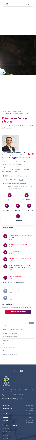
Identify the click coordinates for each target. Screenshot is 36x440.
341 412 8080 (29, 408)
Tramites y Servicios (8, 432)
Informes (29, 210)
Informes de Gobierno (10, 354)
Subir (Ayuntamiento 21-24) (13, 329)
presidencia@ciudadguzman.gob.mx (16, 183)
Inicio (4, 111)
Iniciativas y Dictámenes (18, 312)
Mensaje (6, 210)
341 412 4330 (29, 420)
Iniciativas (18, 221)
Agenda (10, 200)
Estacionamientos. (14, 251)
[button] (15, 371)
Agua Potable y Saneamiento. (17, 290)
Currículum (7, 157)
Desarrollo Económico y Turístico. (19, 244)
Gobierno (10, 111)
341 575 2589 (29, 417)
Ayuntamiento (17, 111)
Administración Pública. (15, 277)
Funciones (26, 200)
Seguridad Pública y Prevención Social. (20, 258)
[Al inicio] (7, 4)
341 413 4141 (29, 414)
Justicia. (11, 297)
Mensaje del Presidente (10, 333)
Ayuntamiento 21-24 (10, 113)
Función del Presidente (10, 337)
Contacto (5, 435)
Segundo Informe (8, 347)
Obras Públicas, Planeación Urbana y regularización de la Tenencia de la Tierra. (20, 267)
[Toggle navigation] (28, 4)
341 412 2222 (29, 402)
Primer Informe (8, 344)
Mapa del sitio (6, 428)
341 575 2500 (12, 179)
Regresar (8, 326)
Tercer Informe (7, 351)
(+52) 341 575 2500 (18, 395)
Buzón (17, 210)
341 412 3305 (29, 405)
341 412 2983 (29, 422)
